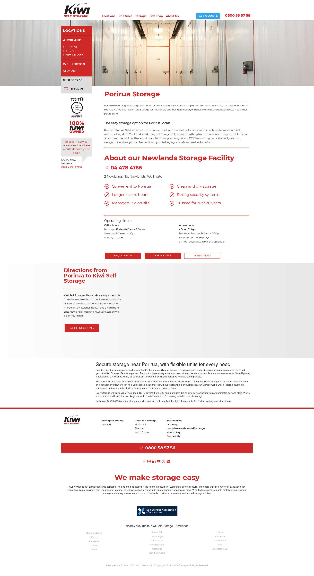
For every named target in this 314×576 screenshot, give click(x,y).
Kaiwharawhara (157, 553)
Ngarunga (157, 549)
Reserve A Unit (163, 255)
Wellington (74, 64)
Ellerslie (70, 51)
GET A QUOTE (208, 15)
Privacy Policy (113, 565)
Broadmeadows (94, 533)
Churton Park (157, 544)
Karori (94, 537)
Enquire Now (123, 255)
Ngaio (220, 532)
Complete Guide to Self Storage (186, 428)
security (197, 194)
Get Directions (82, 328)
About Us (172, 16)
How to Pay (173, 432)
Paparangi (94, 541)
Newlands (71, 71)
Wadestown (220, 540)
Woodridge (157, 536)
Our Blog (172, 424)
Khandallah (157, 532)
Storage (141, 16)
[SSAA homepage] (157, 510)
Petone (94, 545)
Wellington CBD (220, 549)
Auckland (72, 40)
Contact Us (173, 436)
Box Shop (156, 16)
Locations (108, 16)
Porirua (94, 549)
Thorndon (220, 536)
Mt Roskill (71, 47)
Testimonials (202, 255)
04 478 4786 (125, 168)
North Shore (73, 55)
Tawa (219, 544)
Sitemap (146, 565)
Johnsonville (157, 540)
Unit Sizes (125, 16)
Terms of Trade (130, 565)
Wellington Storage (112, 420)
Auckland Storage (145, 420)
